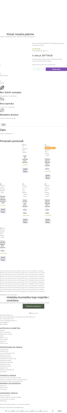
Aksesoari (19, 36)
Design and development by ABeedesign (12, 407)
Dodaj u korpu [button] (25, 170)
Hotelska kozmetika (10, 36)
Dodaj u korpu (56, 69)
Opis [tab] (3, 124)
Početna (2, 36)
